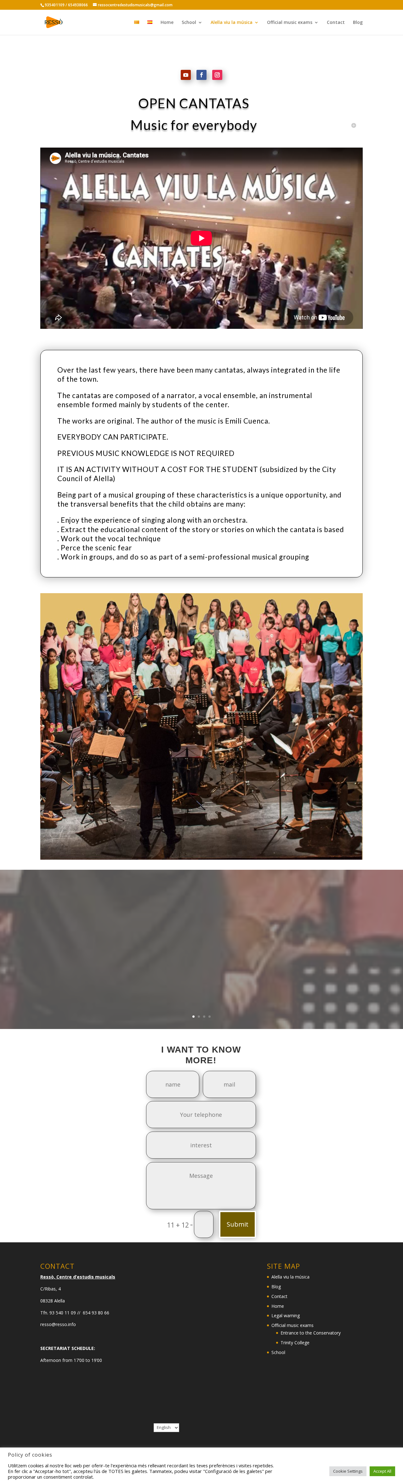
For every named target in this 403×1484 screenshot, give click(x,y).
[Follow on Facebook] (201, 75)
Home (167, 22)
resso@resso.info (58, 1324)
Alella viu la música (232, 22)
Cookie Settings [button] (348, 1471)
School (189, 22)
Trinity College (295, 1343)
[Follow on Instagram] (217, 75)
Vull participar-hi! (201, 964)
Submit (237, 1224)
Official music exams (289, 22)
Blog (358, 22)
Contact (336, 22)
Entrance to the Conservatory (311, 1333)
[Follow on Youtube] (186, 75)
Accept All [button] (382, 1471)
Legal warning (285, 1315)
